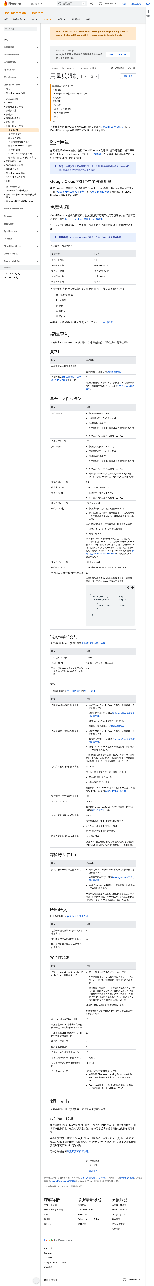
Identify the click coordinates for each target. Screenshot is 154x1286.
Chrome (48, 1253)
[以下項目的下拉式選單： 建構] (51, 19)
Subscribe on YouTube (88, 1219)
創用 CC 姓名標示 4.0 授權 (93, 1178)
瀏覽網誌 (82, 1204)
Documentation (15, 13)
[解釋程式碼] (127, 587)
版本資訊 (116, 1219)
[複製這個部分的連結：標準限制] (72, 335)
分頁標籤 (96, 154)
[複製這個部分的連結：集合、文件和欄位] (84, 399)
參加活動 (82, 1224)
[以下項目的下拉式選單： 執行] (65, 19)
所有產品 (48, 1267)
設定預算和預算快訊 (78, 1151)
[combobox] (72, 3)
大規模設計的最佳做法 (93, 643)
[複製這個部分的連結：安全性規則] (73, 957)
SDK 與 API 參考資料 (53, 1209)
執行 (60, 19)
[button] (18, 47)
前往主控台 (136, 3)
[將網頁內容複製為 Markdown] (91, 76)
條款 (46, 1279)
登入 (148, 3)
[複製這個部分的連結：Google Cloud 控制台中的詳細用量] (114, 182)
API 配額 (70, 191)
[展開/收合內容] (72, 85)
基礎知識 (17, 19)
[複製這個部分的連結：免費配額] (72, 207)
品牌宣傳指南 (118, 1224)
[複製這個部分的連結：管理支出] (72, 1101)
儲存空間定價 (105, 322)
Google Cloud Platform (55, 1262)
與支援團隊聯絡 (114, 371)
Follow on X (83, 1214)
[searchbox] (20, 29)
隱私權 (54, 1279)
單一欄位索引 (74, 691)
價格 (112, 126)
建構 (46, 19)
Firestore (37, 13)
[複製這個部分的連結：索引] (61, 685)
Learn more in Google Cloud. (107, 35)
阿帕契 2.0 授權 (127, 1178)
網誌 (124, 3)
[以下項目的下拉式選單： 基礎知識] (25, 19)
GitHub (47, 1224)
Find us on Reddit (86, 1209)
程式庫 (47, 1219)
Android (48, 1248)
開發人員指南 (50, 1204)
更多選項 (35, 3)
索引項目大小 (98, 810)
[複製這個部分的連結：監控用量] (72, 143)
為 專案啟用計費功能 (84, 219)
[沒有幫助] (134, 68)
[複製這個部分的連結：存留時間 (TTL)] (79, 855)
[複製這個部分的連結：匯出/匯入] (70, 910)
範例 (88, 19)
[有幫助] (129, 68)
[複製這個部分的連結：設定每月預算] (77, 1119)
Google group (118, 1214)
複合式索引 (90, 691)
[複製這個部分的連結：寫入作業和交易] (80, 637)
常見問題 (116, 1228)
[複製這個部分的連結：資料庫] (65, 352)
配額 (100, 191)
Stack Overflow (119, 1209)
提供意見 (128, 76)
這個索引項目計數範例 (115, 790)
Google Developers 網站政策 (63, 1181)
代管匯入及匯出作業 (78, 916)
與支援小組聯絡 (119, 1204)
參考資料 (76, 19)
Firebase (54, 68)
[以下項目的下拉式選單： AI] (37, 19)
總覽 (6, 19)
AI (33, 19)
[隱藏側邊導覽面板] (36, 1281)
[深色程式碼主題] (132, 587)
